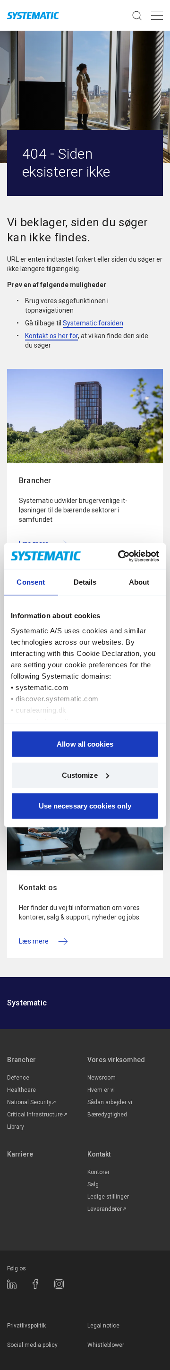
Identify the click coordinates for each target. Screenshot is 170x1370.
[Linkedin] (12, 1284)
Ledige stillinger (108, 1196)
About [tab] (139, 582)
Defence (18, 1077)
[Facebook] (35, 1284)
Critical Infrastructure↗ (37, 1114)
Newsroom (101, 1077)
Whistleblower (105, 1345)
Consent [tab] (31, 582)
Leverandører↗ (107, 1209)
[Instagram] (59, 1284)
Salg (93, 1184)
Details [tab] (85, 582)
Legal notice (103, 1325)
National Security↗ (31, 1102)
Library (15, 1126)
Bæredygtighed (107, 1114)
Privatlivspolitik (26, 1325)
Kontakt (98, 1154)
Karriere (20, 1154)
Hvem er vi (101, 1090)
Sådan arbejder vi (109, 1102)
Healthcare (21, 1090)
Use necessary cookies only (85, 806)
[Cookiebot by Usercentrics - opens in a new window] (120, 556)
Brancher (21, 1060)
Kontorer (98, 1172)
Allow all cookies (85, 744)
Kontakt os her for (51, 336)
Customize (80, 775)
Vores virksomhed (116, 1060)
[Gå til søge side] (137, 15)
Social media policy (32, 1345)
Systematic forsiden (93, 323)
